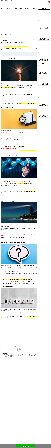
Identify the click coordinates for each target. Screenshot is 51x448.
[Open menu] (49, 2)
